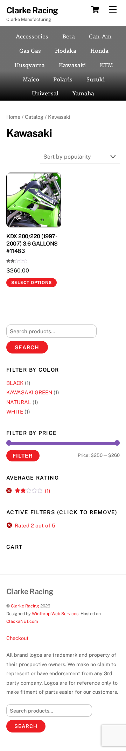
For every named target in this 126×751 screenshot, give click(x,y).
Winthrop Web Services (55, 613)
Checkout (17, 638)
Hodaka (65, 50)
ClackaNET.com (22, 621)
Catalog (34, 117)
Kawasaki (72, 64)
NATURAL (18, 402)
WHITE (14, 412)
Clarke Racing (25, 605)
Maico (31, 79)
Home (13, 117)
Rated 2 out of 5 (35, 525)
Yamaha (83, 93)
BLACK (14, 383)
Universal (45, 93)
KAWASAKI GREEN (29, 392)
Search (27, 347)
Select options (31, 282)
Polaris (62, 79)
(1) (32, 491)
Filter (23, 455)
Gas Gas (30, 50)
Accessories (32, 36)
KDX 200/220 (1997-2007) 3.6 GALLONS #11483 (32, 243)
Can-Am (100, 36)
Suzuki (95, 79)
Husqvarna (29, 64)
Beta (68, 36)
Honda (99, 50)
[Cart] (95, 9)
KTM (106, 64)
